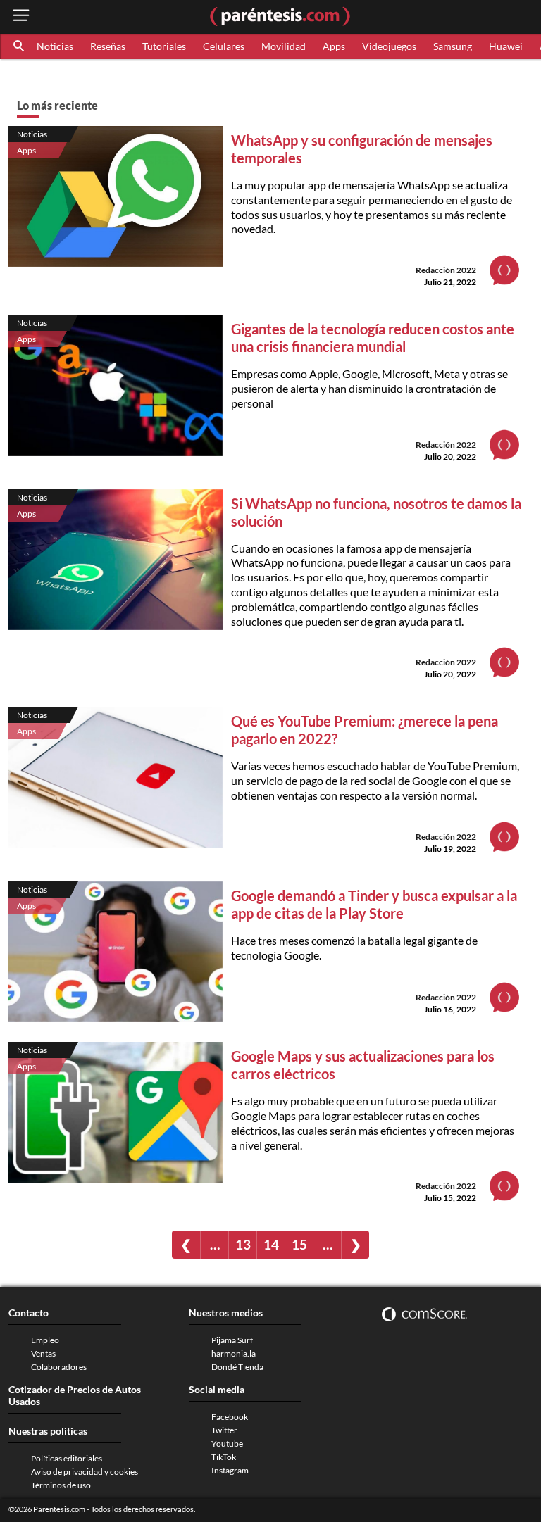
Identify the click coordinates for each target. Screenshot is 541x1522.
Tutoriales (164, 46)
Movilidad (283, 46)
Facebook (229, 1416)
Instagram (230, 1470)
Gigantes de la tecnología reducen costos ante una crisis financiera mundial (372, 337)
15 (299, 1244)
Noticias (55, 46)
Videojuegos (389, 46)
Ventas (43, 1353)
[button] (19, 46)
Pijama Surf (232, 1340)
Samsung (452, 46)
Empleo (45, 1340)
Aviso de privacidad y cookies (84, 1471)
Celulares (223, 46)
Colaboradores (59, 1366)
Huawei (506, 46)
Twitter (224, 1430)
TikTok (223, 1457)
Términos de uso (61, 1485)
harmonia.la (233, 1353)
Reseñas (107, 46)
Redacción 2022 (446, 270)
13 (243, 1244)
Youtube (227, 1443)
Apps (334, 46)
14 (271, 1244)
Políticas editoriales (66, 1458)
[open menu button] (21, 16)
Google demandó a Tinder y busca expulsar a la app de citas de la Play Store (374, 904)
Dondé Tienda (237, 1366)
